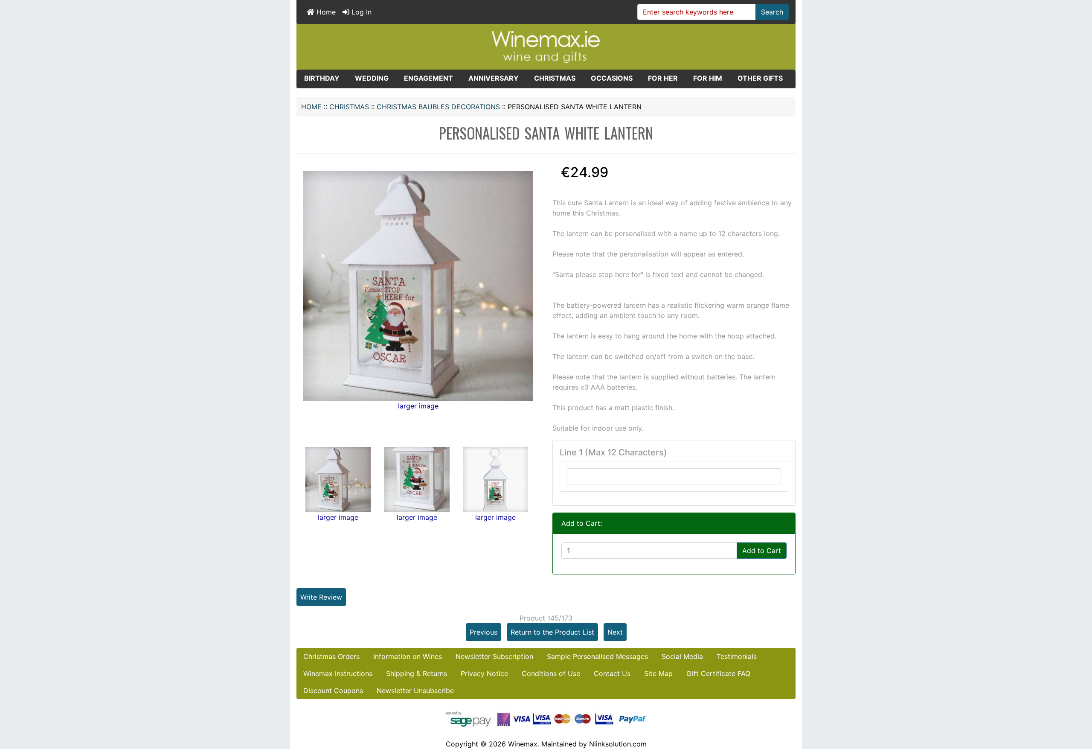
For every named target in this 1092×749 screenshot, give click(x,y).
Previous (483, 632)
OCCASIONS (612, 78)
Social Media (682, 656)
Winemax (522, 744)
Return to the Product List (552, 632)
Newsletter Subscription (494, 656)
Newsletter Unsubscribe (415, 690)
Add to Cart (761, 550)
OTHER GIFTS (760, 78)
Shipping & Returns (416, 673)
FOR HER (663, 78)
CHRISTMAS (349, 106)
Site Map (658, 673)
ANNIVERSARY (493, 78)
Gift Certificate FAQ (718, 673)
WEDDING (372, 78)
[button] (1076, 707)
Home (325, 12)
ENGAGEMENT (428, 78)
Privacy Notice (484, 673)
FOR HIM (707, 78)
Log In (360, 12)
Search (772, 12)
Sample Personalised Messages (597, 656)
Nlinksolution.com (618, 744)
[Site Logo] (546, 46)
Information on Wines (407, 656)
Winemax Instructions (337, 673)
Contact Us (612, 673)
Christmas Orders (331, 656)
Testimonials (737, 656)
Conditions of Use (551, 673)
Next (615, 632)
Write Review (321, 597)
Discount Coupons (333, 690)
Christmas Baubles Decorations (438, 106)
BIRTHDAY (322, 78)
